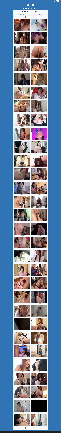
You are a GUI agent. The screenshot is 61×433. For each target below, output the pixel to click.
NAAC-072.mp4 (39, 262)
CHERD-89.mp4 (39, 153)
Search (41, 14)
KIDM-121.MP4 (22, 371)
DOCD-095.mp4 (39, 167)
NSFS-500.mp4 (22, 85)
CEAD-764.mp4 (39, 276)
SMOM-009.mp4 (22, 344)
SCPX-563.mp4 (39, 303)
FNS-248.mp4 (22, 58)
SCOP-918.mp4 (39, 235)
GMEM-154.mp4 (39, 44)
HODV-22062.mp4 (22, 126)
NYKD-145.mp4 (22, 276)
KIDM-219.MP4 (39, 371)
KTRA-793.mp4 (22, 167)
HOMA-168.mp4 (22, 385)
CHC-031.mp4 (22, 412)
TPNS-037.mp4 (22, 153)
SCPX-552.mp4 (39, 58)
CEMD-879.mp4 (39, 194)
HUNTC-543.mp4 (39, 385)
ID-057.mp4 (22, 44)
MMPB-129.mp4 (39, 412)
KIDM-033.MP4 (39, 344)
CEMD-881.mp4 (22, 262)
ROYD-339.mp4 (22, 303)
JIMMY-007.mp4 (22, 194)
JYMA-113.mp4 (39, 126)
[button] (60, 1)
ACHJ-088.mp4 (22, 235)
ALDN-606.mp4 (39, 85)
